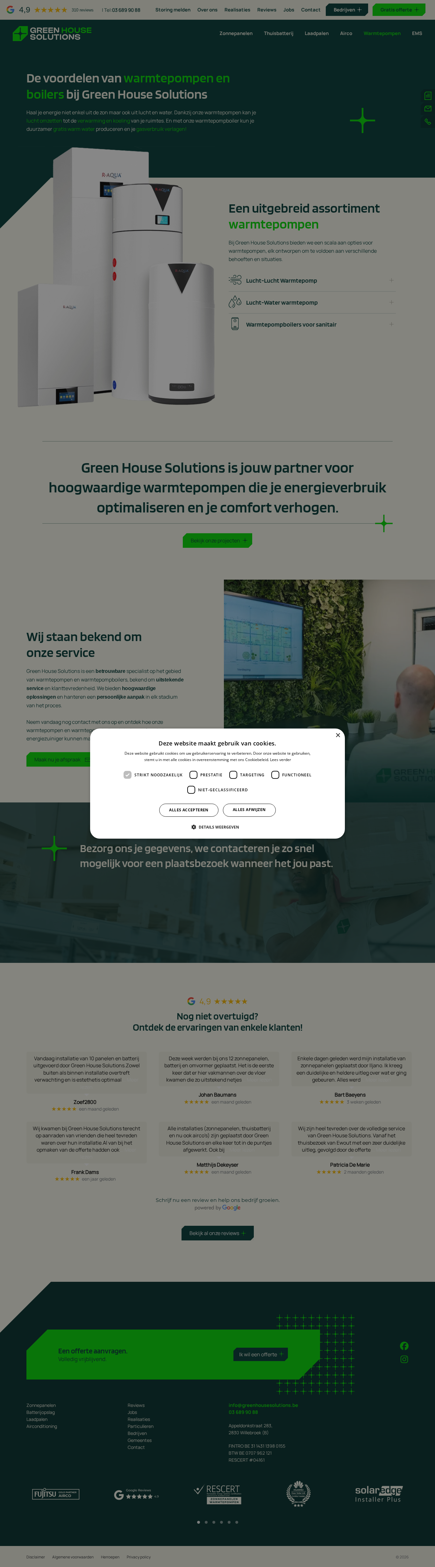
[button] (217, 827)
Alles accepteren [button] (188, 810)
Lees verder (280, 759)
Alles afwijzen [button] (249, 809)
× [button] (337, 735)
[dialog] (217, 783)
